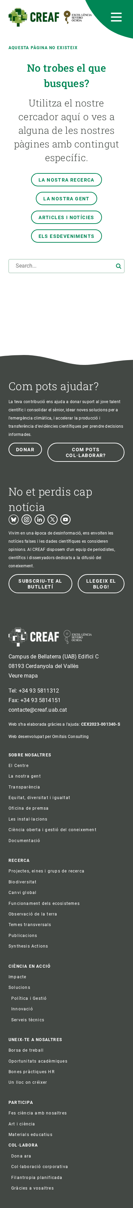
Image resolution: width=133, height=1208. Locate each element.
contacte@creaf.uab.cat (38, 710)
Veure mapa (23, 675)
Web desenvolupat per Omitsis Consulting (49, 736)
